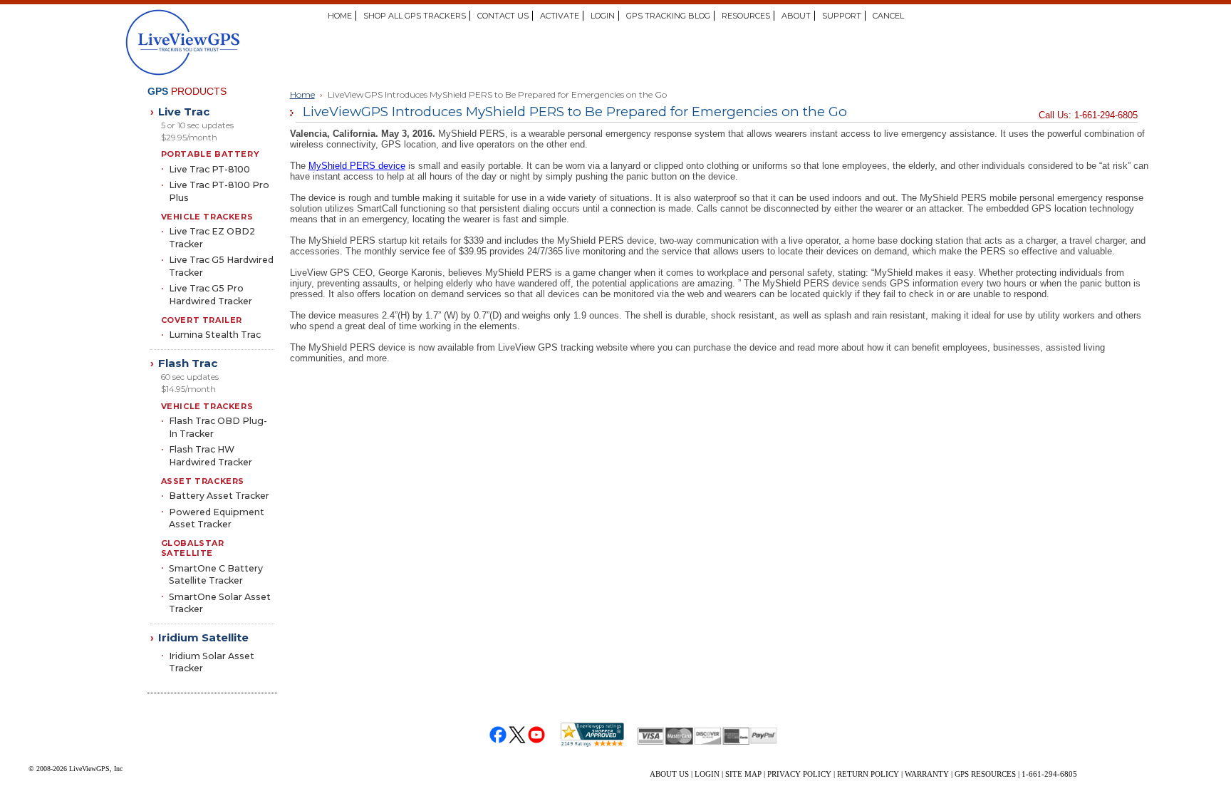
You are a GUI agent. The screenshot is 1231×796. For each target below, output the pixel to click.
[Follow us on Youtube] (537, 735)
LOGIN (603, 16)
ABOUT (796, 16)
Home (302, 94)
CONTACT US (503, 16)
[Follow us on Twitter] (517, 735)
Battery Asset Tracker (219, 495)
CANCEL (888, 16)
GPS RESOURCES (985, 774)
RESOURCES (746, 16)
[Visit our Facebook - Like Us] (498, 735)
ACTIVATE (559, 16)
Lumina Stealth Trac (215, 334)
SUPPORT (841, 16)
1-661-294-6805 (1049, 774)
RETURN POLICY (868, 774)
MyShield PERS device (356, 165)
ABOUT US (669, 774)
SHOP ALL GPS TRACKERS (414, 16)
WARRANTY (927, 774)
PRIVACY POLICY (799, 774)
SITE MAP (743, 774)
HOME (340, 16)
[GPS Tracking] (242, 42)
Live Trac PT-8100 (209, 169)
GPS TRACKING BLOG (668, 16)
